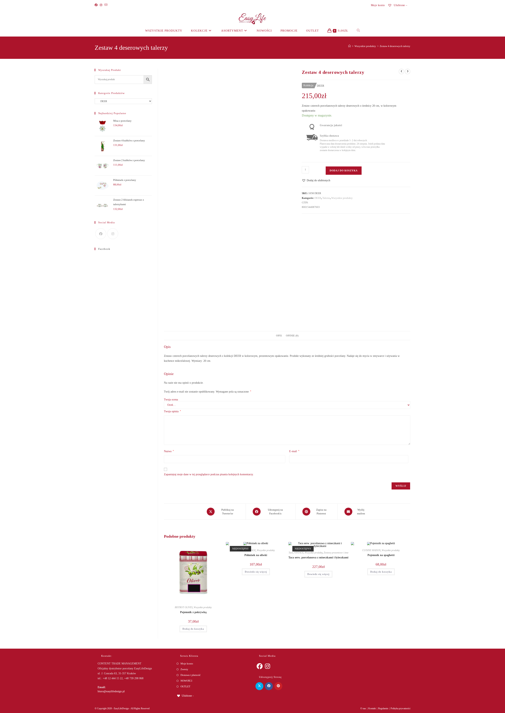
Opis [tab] (279, 335)
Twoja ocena (171, 399)
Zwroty (184, 669)
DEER (317, 197)
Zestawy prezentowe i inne (336, 552)
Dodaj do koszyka (344, 170)
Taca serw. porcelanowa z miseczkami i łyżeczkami (318, 557)
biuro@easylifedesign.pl (111, 691)
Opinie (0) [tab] (292, 335)
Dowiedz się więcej (256, 571)
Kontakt (372, 708)
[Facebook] (97, 5)
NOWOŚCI (186, 680)
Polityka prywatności (400, 708)
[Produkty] (407, 71)
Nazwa (169, 451)
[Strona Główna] (349, 46)
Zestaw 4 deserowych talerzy (395, 46)
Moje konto (378, 5)
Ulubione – (400, 5)
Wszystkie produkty (342, 197)
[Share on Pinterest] (278, 686)
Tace (291, 552)
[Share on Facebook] (269, 686)
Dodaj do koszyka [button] (193, 629)
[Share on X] (259, 686)
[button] (316, 180)
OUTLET (185, 686)
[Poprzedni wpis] (401, 71)
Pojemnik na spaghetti (381, 555)
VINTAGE (299, 552)
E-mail (294, 451)
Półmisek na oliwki (255, 555)
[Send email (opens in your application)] (105, 5)
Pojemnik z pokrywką (193, 612)
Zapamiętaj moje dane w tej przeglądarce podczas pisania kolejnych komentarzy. (209, 474)
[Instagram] (101, 5)
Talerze (326, 197)
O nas (363, 708)
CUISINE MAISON (371, 550)
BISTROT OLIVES (184, 607)
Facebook (104, 248)
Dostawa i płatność (190, 675)
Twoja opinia (172, 411)
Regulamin (383, 708)
